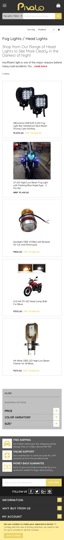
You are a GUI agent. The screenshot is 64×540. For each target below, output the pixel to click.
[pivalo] (31, 7)
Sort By (31, 29)
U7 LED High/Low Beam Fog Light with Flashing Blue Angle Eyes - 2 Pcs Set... (30, 185)
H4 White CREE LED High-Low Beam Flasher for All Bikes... (31, 362)
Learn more (45, 530)
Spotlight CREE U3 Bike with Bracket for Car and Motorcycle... (31, 243)
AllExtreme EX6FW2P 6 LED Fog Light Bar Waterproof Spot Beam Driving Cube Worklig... (30, 126)
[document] (32, 530)
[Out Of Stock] (32, 119)
